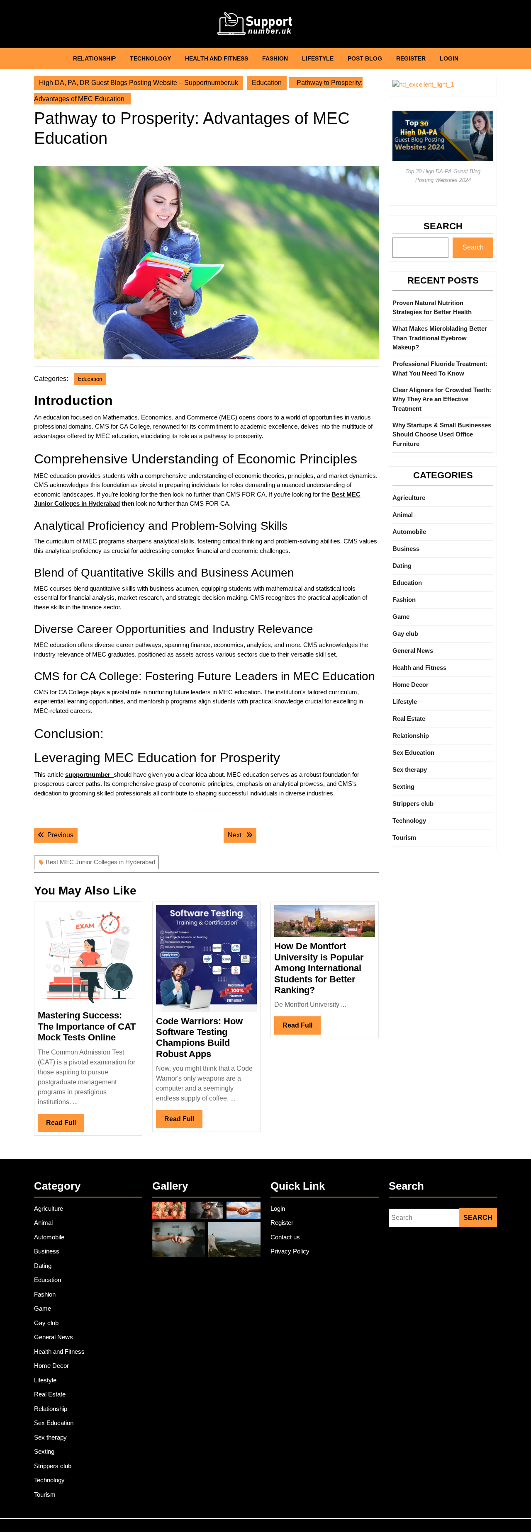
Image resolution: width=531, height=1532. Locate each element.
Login (449, 58)
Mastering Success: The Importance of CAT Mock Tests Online (87, 1026)
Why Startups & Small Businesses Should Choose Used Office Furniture (441, 434)
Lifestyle (318, 58)
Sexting (403, 786)
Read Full (65, 1125)
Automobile (409, 531)
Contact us (285, 1237)
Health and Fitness (216, 58)
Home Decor (410, 684)
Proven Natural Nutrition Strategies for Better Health (432, 307)
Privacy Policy (289, 1251)
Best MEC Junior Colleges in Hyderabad (100, 861)
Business (405, 548)
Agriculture (408, 497)
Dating (402, 565)
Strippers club (413, 803)
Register (411, 58)
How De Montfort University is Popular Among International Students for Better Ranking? (319, 968)
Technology (150, 58)
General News (412, 650)
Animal (402, 514)
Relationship (94, 58)
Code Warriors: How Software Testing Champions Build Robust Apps (199, 1037)
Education (267, 82)
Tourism (404, 837)
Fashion (275, 58)
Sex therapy (409, 769)
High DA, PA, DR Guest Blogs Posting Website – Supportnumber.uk (138, 82)
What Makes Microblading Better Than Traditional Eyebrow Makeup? (439, 338)
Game (400, 616)
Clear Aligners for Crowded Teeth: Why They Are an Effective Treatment (441, 399)
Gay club (405, 633)
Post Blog (365, 58)
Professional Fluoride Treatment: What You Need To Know (439, 368)
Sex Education (413, 752)
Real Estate (408, 718)
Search (443, 226)
